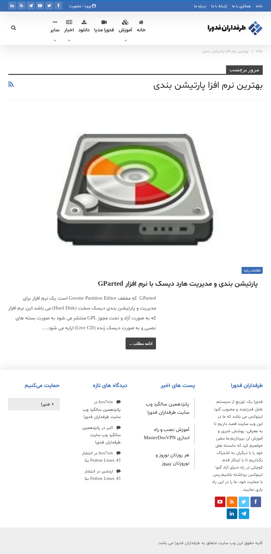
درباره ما (200, 6)
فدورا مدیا (104, 30)
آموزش (125, 30)
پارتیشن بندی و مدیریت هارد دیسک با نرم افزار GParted (178, 284)
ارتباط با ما (219, 6)
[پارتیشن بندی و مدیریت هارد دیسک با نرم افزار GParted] (135, 192)
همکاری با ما (241, 6)
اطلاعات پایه (252, 271)
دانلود (84, 30)
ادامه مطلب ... (140, 343)
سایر (54, 30)
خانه (259, 6)
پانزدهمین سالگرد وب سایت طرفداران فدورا (101, 435)
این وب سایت (250, 424)
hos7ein (106, 402)
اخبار (69, 30)
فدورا (45, 404)
